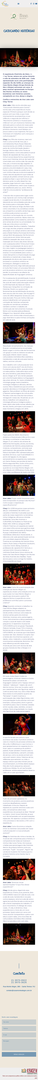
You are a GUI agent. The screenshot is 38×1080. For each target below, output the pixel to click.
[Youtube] (36, 3)
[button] (18, 3)
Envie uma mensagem (10, 1017)
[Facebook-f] (31, 3)
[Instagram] (33, 3)
